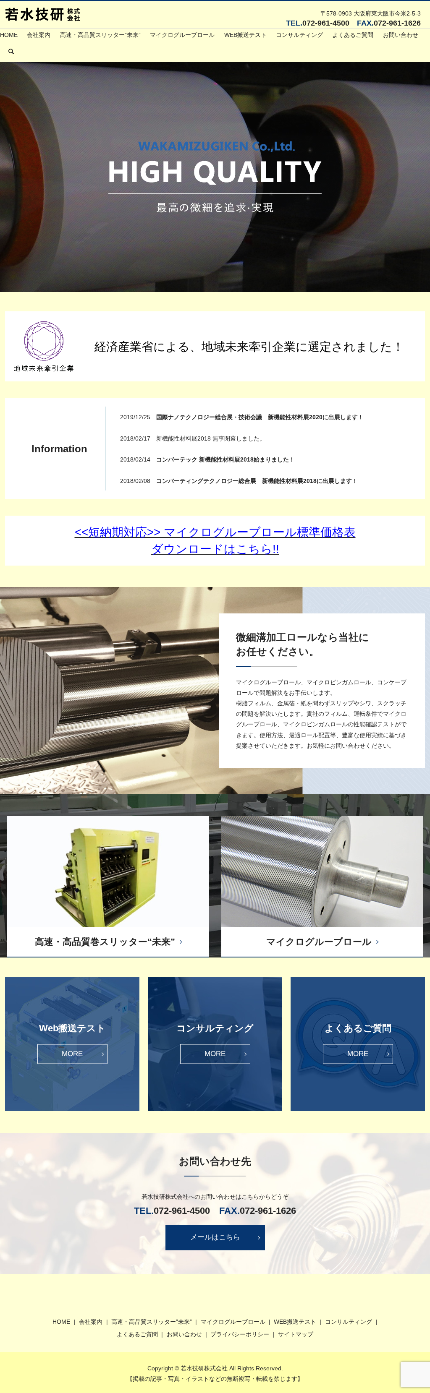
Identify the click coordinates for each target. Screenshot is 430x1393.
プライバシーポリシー (239, 1334)
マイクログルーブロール (182, 34)
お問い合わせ (400, 34)
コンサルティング (299, 34)
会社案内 (38, 34)
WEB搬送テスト (245, 34)
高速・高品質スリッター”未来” (100, 34)
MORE (72, 1054)
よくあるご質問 (352, 34)
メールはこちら (215, 1237)
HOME (9, 34)
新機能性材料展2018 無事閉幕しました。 (210, 438)
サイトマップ (295, 1334)
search (11, 51)
